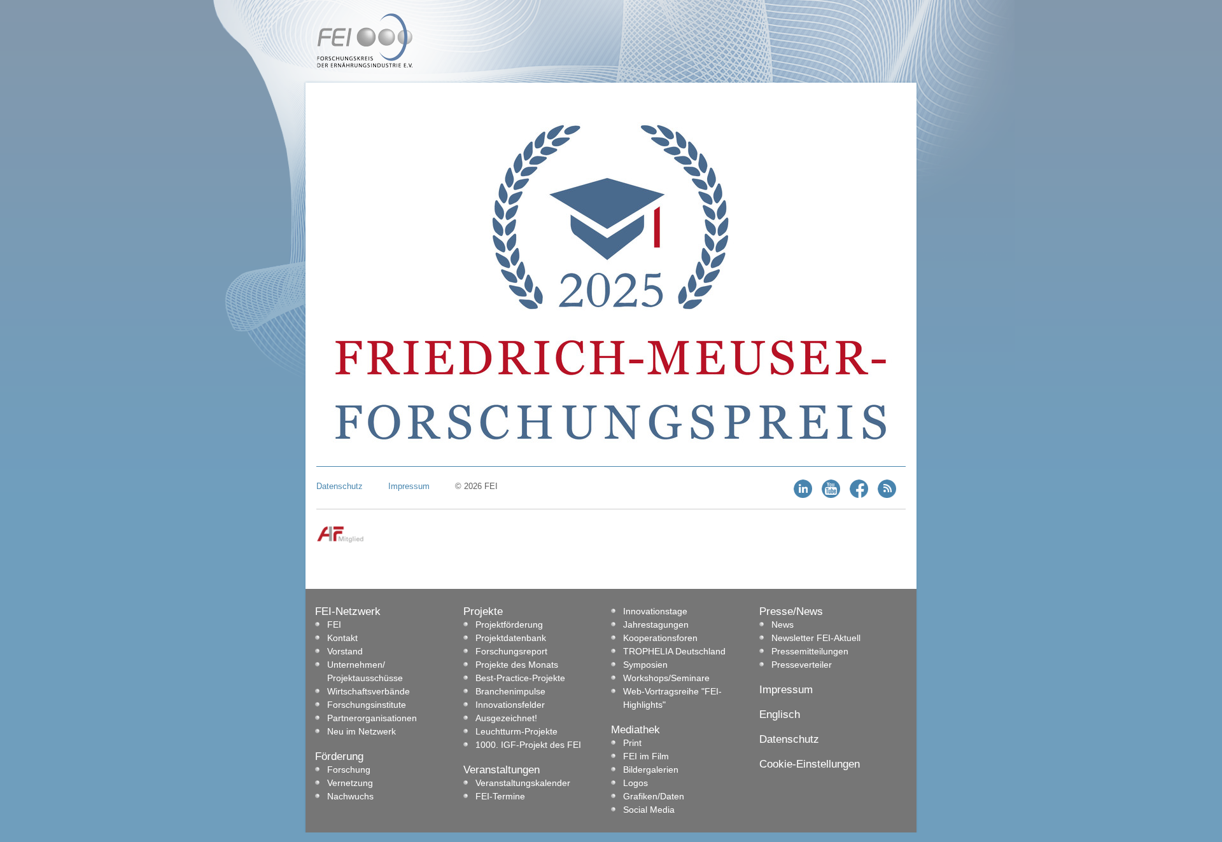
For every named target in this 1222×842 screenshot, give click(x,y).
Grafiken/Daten (653, 796)
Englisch (779, 714)
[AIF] (340, 540)
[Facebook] (859, 495)
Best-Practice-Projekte (520, 678)
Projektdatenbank (510, 638)
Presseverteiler (801, 664)
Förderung (339, 756)
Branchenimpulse (510, 691)
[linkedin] (803, 495)
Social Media (649, 809)
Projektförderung (509, 624)
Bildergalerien (650, 769)
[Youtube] (831, 495)
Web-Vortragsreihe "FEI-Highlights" (672, 698)
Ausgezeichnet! (506, 718)
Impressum (409, 486)
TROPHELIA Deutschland (674, 651)
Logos (635, 783)
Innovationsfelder (510, 705)
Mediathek (635, 730)
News (782, 624)
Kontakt (342, 638)
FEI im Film (646, 756)
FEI (334, 624)
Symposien (645, 664)
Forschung (348, 769)
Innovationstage (655, 611)
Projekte (483, 611)
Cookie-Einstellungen (809, 764)
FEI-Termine (500, 796)
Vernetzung (350, 783)
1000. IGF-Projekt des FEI (528, 745)
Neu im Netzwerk (361, 731)
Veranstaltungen (501, 770)
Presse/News (791, 611)
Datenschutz (339, 486)
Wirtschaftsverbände (368, 691)
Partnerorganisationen (372, 718)
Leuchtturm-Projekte (516, 731)
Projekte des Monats (516, 664)
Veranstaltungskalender (522, 783)
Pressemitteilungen (809, 651)
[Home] (364, 65)
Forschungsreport (511, 651)
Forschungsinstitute (366, 705)
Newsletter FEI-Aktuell (815, 638)
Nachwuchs (350, 796)
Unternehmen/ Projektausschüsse (365, 671)
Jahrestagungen (656, 624)
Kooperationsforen (660, 638)
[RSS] (887, 495)
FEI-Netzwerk (348, 611)
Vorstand (345, 651)
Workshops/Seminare (666, 678)
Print (632, 743)
